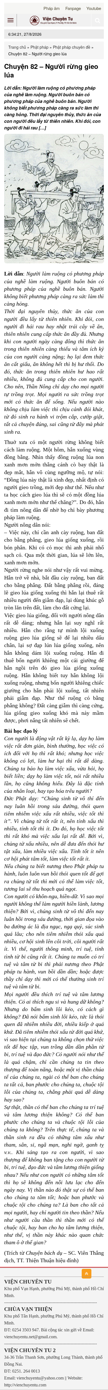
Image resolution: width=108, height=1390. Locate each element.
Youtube (93, 8)
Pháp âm (51, 8)
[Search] (97, 20)
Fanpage (73, 8)
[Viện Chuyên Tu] (54, 20)
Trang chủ (17, 47)
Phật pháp (39, 47)
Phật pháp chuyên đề (71, 47)
